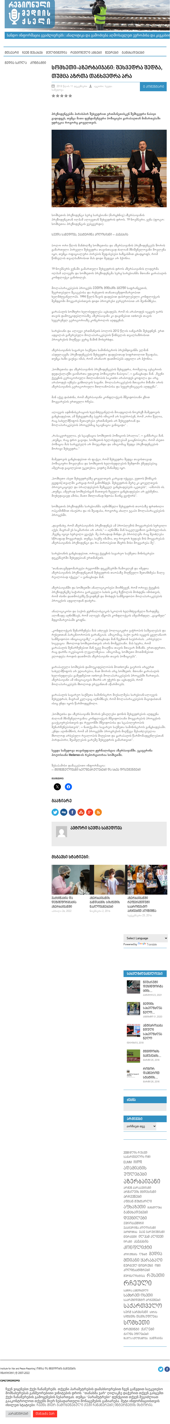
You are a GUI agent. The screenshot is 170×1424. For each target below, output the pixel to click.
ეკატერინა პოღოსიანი (95, 234)
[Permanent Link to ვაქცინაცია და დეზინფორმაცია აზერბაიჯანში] (71, 893)
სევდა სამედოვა (64, 234)
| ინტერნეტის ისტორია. (133, 1405)
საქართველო (143, 1306)
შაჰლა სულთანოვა (136, 1338)
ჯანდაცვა (156, 1338)
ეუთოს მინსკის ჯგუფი (109, 288)
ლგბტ (143, 1254)
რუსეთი (155, 1275)
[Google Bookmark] (89, 815)
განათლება (154, 1207)
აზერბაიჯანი (142, 1181)
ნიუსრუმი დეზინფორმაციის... (153, 987)
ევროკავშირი (134, 1223)
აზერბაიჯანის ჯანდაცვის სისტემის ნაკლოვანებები (105, 902)
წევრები (111, 53)
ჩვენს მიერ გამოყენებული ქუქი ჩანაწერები (74, 1405)
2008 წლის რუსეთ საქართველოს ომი (137, 1155)
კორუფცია (130, 1254)
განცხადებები (133, 53)
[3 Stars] (62, 95)
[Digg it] (63, 815)
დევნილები (135, 1218)
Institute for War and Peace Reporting (17, 1368)
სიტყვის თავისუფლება (141, 1316)
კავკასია (122, 234)
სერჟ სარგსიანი (136, 1312)
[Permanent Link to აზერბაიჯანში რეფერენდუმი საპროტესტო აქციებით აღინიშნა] (147, 893)
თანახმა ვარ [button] (45, 1414)
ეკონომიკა (130, 1232)
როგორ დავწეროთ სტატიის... (151, 1073)
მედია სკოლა (16, 63)
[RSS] (98, 815)
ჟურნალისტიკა (134, 1276)
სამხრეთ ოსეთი (138, 1295)
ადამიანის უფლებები (135, 1171)
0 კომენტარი (153, 87)
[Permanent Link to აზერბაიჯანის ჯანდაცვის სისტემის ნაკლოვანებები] (109, 893)
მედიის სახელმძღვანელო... (152, 1008)
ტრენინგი (131, 1329)
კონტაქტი (38, 63)
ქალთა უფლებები (136, 1334)
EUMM (128, 1162)
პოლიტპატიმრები (137, 1270)
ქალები (147, 1329)
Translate (152, 944)
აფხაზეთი (135, 1207)
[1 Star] (53, 95)
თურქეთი (130, 1237)
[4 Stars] (66, 95)
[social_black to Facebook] (72, 815)
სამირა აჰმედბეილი (136, 1290)
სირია (153, 1312)
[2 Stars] (57, 95)
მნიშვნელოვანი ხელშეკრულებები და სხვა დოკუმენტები (97, 770)
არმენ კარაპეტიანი (137, 1188)
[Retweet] (55, 815)
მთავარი (12, 53)
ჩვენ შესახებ (32, 53)
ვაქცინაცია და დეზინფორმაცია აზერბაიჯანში (64, 902)
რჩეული (138, 1283)
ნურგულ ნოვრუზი (138, 1266)
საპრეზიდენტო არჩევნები (142, 1300)
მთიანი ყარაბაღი (143, 1260)
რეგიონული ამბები (86, 53)
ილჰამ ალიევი (151, 1237)
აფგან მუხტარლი (138, 1201)
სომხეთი (137, 1322)
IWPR (137, 1162)
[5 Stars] (70, 95)
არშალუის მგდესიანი (140, 1192)
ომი (157, 1266)
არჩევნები (132, 1197)
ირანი (128, 1241)
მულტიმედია (56, 53)
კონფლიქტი (138, 1247)
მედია (155, 1254)
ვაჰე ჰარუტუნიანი (152, 1232)
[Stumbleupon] (81, 815)
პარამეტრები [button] (18, 1414)
